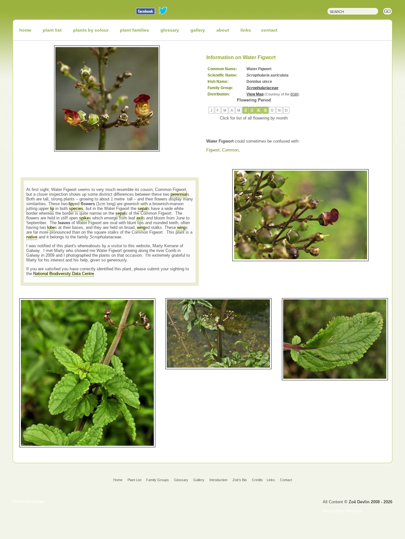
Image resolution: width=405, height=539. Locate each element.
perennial (179, 194)
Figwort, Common (222, 150)
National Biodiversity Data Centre (63, 273)
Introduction (218, 480)
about (222, 30)
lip (71, 203)
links (245, 30)
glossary (169, 30)
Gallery (198, 480)
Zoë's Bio (240, 480)
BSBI (294, 94)
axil (139, 218)
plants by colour (91, 30)
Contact (286, 480)
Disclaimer (354, 511)
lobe (51, 227)
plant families (134, 30)
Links (271, 480)
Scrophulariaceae (262, 88)
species (76, 208)
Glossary (181, 480)
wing (140, 227)
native (31, 237)
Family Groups (157, 480)
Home (117, 480)
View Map (255, 94)
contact (269, 30)
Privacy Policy (334, 511)
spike (84, 218)
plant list (52, 30)
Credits (257, 480)
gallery (197, 30)
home (25, 30)
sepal (142, 208)
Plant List (135, 480)
